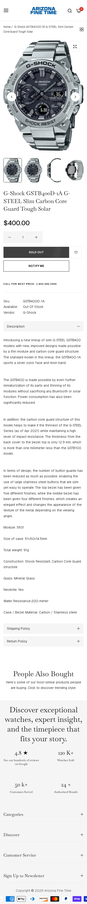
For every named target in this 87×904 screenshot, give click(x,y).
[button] (75, 96)
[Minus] (10, 237)
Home (7, 27)
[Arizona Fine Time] (44, 10)
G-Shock (29, 312)
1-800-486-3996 (46, 284)
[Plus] (36, 237)
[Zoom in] (75, 46)
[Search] (70, 10)
